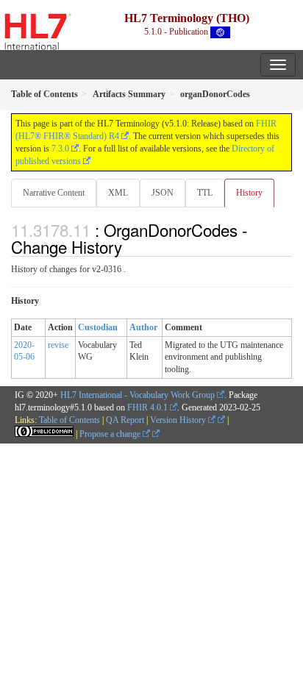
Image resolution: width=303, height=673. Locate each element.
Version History (179, 420)
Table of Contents (69, 420)
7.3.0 (60, 148)
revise (58, 345)
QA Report (125, 420)
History (249, 193)
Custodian (98, 327)
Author (143, 327)
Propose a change (111, 434)
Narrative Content (54, 193)
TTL (205, 193)
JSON (163, 193)
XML (118, 193)
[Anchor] (130, 246)
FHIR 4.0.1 (147, 407)
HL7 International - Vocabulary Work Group (137, 395)
